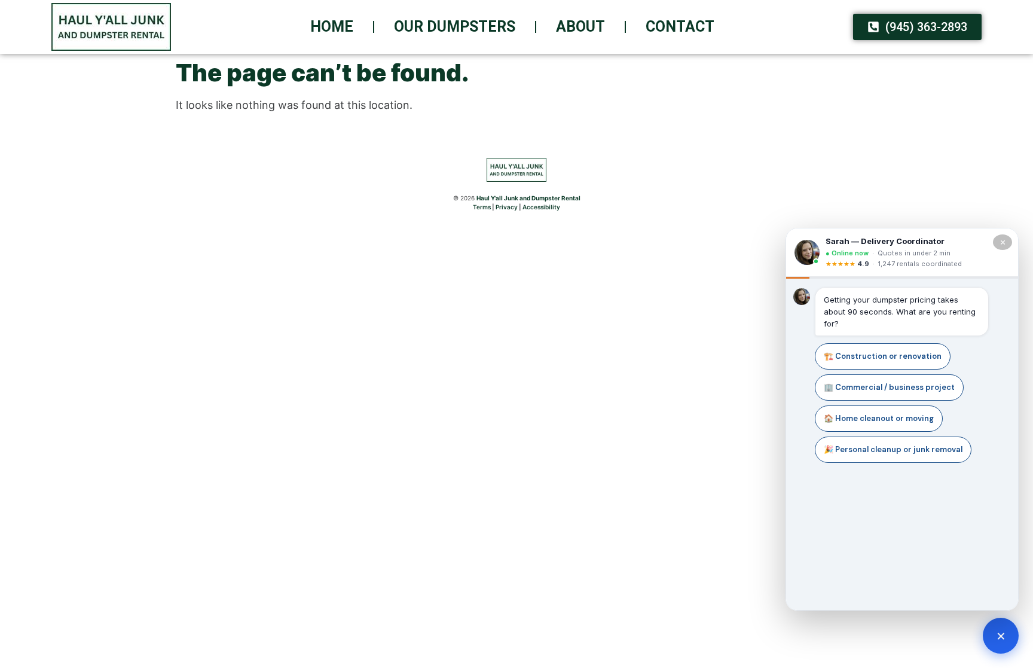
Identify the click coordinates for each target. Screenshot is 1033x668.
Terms (482, 207)
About (580, 26)
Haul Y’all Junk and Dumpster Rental (528, 198)
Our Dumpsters (454, 26)
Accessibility (541, 207)
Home (331, 26)
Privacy (507, 207)
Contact (680, 26)
